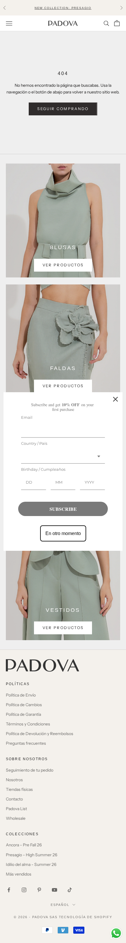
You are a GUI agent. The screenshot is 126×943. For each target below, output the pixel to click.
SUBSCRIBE (63, 509)
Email (27, 417)
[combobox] (63, 456)
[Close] (115, 399)
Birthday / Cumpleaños (43, 469)
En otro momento (63, 533)
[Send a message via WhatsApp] (116, 933)
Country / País (34, 443)
